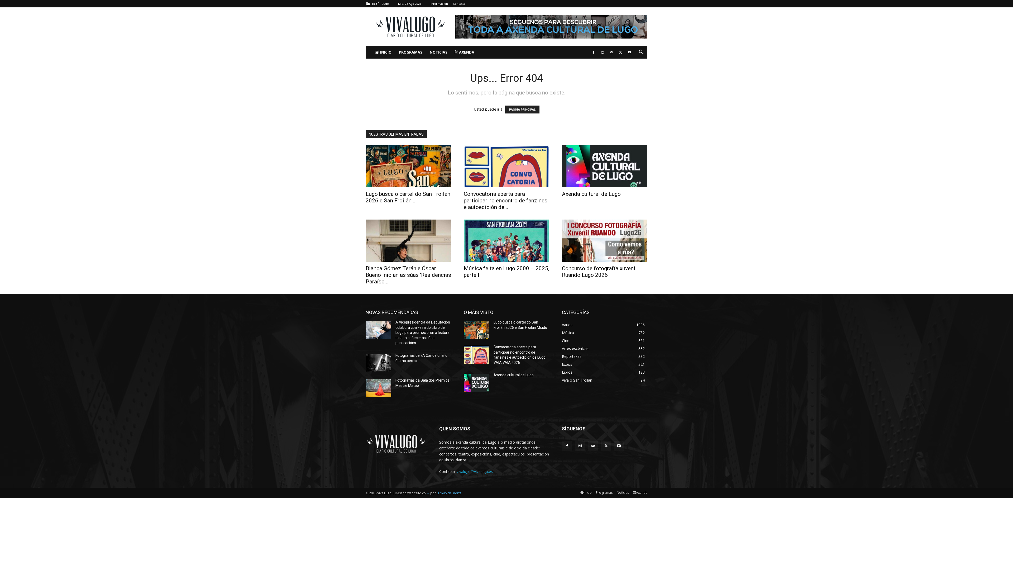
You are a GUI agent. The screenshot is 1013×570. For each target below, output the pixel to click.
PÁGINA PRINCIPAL (522, 109)
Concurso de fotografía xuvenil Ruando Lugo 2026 (599, 271)
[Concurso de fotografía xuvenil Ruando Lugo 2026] (604, 241)
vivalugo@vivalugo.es (475, 471)
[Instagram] (602, 52)
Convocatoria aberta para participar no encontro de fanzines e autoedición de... (505, 200)
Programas (410, 52)
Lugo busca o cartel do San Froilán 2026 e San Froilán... (408, 197)
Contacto (459, 4)
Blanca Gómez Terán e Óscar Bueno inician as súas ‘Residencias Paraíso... (408, 275)
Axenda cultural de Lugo (591, 194)
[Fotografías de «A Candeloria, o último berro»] (378, 363)
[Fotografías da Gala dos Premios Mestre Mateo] (378, 388)
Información (439, 4)
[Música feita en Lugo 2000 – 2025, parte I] (506, 241)
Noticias (438, 52)
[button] (641, 52)
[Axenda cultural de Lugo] (604, 166)
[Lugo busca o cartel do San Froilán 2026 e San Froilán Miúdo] (408, 166)
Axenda (466, 52)
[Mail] (611, 52)
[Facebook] (594, 52)
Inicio (385, 52)
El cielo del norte (449, 493)
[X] (620, 52)
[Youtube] (629, 52)
